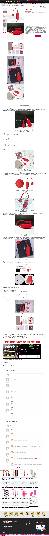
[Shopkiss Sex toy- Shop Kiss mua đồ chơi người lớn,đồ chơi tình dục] (9, 1)
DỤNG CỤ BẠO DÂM (20, 3)
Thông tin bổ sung (26, 105)
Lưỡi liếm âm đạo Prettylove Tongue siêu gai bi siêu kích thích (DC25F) (14, 498)
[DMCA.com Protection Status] (2, 535)
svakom (42, 12)
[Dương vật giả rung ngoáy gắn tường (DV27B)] (33, 473)
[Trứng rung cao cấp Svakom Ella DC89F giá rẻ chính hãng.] (5, 8)
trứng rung (34, 12)
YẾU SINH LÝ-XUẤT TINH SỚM (32, 3)
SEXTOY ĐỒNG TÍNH (15, 3)
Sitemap (4, 532)
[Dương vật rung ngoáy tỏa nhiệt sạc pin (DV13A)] (15, 473)
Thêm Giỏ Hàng (7, 487)
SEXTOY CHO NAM (10, 3)
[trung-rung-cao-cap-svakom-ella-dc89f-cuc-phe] (5, 25)
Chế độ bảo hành (27, 524)
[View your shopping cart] (14, 1)
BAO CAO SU (38, 3)
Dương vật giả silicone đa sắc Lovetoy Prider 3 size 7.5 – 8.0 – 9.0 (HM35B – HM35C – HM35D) (6, 479)
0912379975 (36, 0)
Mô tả (21, 105)
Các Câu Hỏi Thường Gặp (28, 525)
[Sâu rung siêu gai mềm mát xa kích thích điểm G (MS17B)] (45, 6)
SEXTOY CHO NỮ (5, 3)
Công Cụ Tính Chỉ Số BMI (28, 528)
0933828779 (30, 0)
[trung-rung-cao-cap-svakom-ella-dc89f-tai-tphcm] (5, 12)
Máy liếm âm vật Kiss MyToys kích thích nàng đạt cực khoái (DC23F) (24, 498)
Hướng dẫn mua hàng (28, 523)
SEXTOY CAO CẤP (26, 3)
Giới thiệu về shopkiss (28, 521)
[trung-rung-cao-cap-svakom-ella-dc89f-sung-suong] (5, 21)
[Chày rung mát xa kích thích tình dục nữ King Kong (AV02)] (24, 473)
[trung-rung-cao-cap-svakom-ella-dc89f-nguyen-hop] (5, 17)
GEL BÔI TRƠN (42, 3)
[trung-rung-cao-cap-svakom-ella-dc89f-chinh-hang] (5, 29)
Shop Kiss (4, 531)
